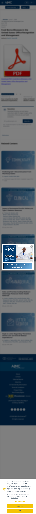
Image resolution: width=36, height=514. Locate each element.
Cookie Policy (14, 498)
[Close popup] (31, 246)
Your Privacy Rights (20, 501)
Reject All (20, 506)
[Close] (33, 482)
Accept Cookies (20, 511)
